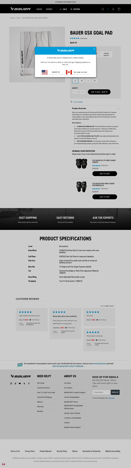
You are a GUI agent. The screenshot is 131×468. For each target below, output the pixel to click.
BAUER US (56, 72)
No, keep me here (80, 72)
